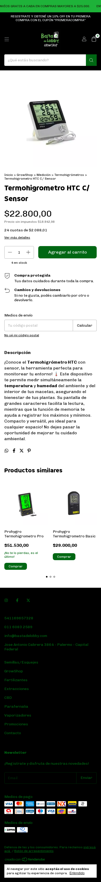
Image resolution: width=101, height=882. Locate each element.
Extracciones (16, 689)
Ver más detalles (17, 237)
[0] (94, 39)
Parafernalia (16, 706)
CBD (8, 697)
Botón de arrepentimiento (34, 851)
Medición (44, 175)
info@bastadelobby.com (25, 636)
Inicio (8, 175)
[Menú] (6, 39)
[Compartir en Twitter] (22, 450)
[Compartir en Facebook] (14, 450)
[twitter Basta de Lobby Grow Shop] (28, 600)
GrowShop (25, 175)
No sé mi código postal (21, 335)
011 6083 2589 (18, 627)
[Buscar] (91, 60)
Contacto (12, 733)
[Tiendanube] (25, 860)
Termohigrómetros (69, 175)
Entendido (77, 873)
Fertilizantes (15, 680)
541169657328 (18, 618)
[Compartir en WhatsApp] (7, 450)
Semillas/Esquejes (21, 662)
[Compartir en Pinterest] (29, 450)
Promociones (16, 724)
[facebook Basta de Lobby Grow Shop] (17, 600)
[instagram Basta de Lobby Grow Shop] (6, 600)
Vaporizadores (17, 715)
